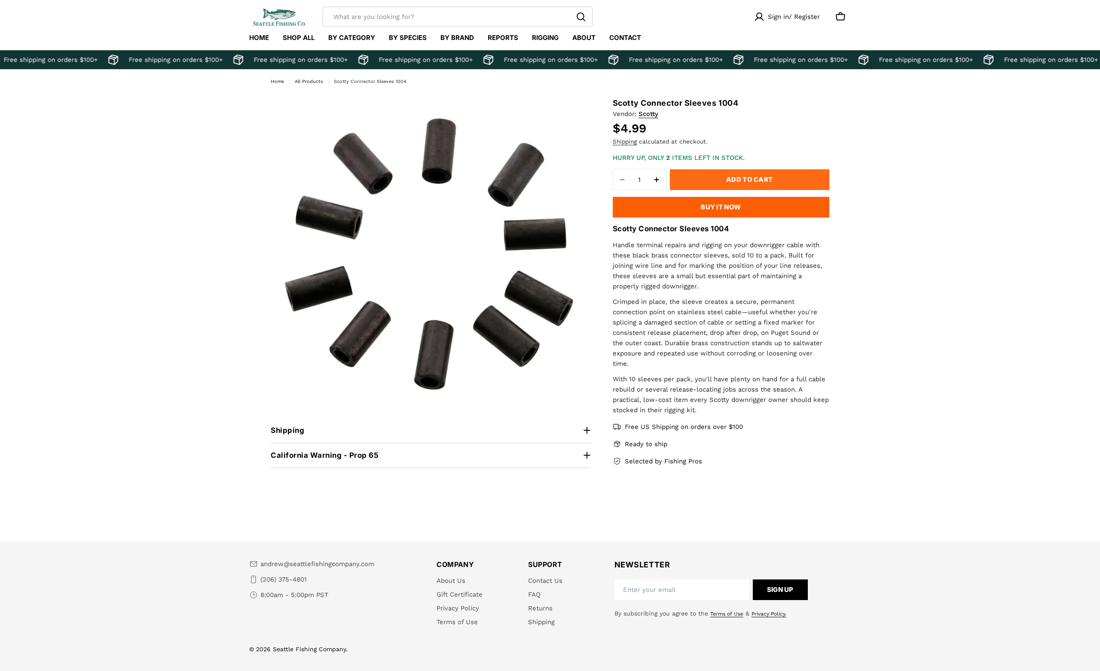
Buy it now (721, 207)
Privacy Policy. (769, 614)
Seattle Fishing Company (309, 649)
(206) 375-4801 (283, 579)
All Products (309, 81)
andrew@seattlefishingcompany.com (317, 564)
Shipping (625, 141)
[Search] (581, 17)
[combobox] (457, 16)
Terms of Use (726, 614)
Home (277, 81)
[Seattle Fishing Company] (109, 60)
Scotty (648, 114)
